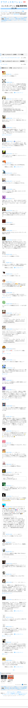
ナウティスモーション (12, 2)
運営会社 (19, 692)
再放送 (25, 17)
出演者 (9, 20)
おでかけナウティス (20, 693)
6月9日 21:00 (8, 582)
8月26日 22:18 (9, 118)
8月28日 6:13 (8, 99)
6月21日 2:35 (8, 506)
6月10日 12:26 (9, 563)
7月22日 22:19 (9, 274)
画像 (17, 18)
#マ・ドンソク (5, 399)
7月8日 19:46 (8, 452)
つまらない (12, 18)
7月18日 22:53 (9, 348)
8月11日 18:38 (9, 189)
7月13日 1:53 (8, 416)
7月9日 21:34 (8, 431)
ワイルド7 (12, 57)
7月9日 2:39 (8, 443)
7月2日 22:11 (8, 485)
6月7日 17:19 (8, 617)
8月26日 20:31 (9, 127)
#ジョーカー (5, 374)
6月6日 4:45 (8, 642)
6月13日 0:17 (8, 542)
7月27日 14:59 (9, 254)
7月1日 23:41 (8, 496)
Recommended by (18, 684)
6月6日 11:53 (8, 626)
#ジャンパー (9, 593)
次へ (14, 670)
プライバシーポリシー (11, 692)
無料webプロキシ (22, 694)
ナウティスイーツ (14, 694)
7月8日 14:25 (8, 464)
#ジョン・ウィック (6, 147)
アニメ (12, 17)
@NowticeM (16, 14)
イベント (21, 20)
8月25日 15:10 (9, 141)
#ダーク (4, 135)
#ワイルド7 (8, 135)
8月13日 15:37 (9, 181)
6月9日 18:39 (8, 599)
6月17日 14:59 (9, 534)
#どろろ (4, 593)
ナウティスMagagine (10, 693)
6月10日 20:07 (9, 551)
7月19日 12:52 (9, 313)
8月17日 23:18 (9, 173)
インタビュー (15, 20)
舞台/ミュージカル (19, 17)
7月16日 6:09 (8, 380)
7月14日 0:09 (8, 389)
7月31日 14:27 (9, 222)
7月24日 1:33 (8, 262)
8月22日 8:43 (8, 163)
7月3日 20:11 (8, 472)
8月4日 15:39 (8, 198)
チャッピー (17, 57)
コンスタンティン (19, 92)
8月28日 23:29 (9, 82)
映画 (5, 17)
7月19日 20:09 (9, 292)
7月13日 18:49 (9, 405)
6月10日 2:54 (8, 574)
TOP (2, 17)
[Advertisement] (14, 38)
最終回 (22, 18)
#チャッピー (5, 654)
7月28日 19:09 (9, 230)
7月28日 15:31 (9, 240)
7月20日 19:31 (9, 282)
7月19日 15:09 (9, 303)
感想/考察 (7, 18)
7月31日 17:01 (9, 210)
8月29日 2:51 (8, 74)
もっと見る (23, 57)
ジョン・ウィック (5, 57)
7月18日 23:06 (9, 329)
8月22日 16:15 (9, 153)
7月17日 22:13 (9, 368)
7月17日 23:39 (9, 359)
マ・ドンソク (4, 64)
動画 (19, 18)
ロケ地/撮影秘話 (23, 688)
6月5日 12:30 (8, 660)
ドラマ (8, 17)
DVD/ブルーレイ (21, 689)
